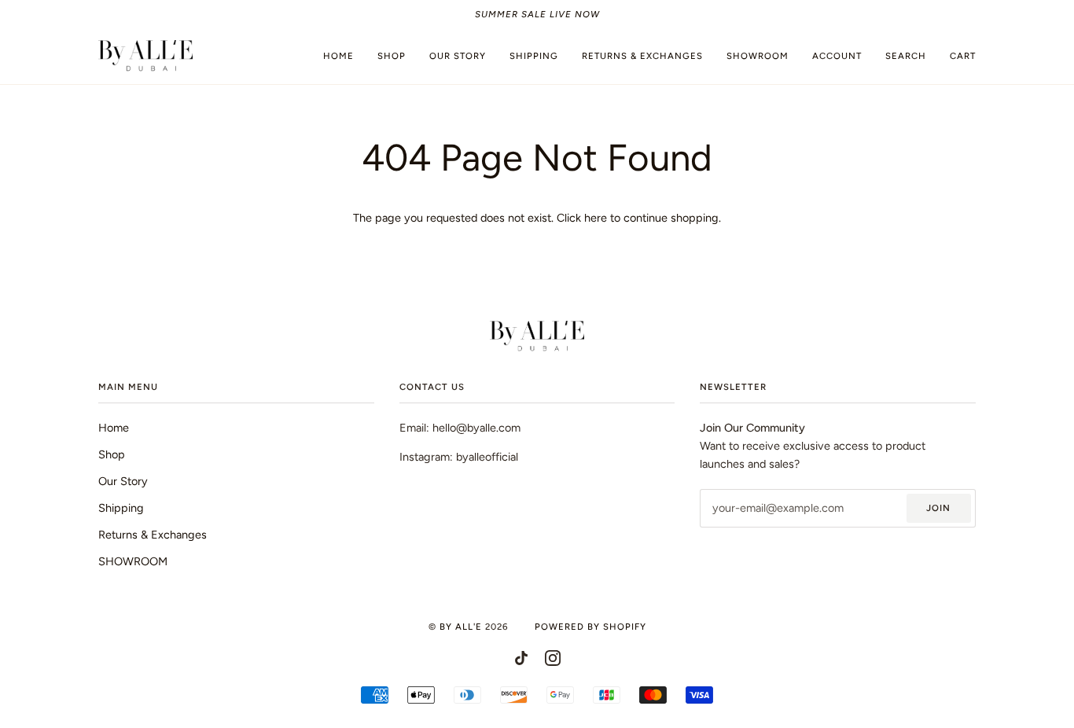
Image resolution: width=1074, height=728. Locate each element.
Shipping (121, 508)
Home (113, 428)
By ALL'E (461, 626)
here (595, 218)
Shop (111, 454)
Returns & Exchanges (152, 535)
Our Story (123, 481)
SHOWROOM (132, 561)
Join (938, 507)
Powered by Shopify (590, 626)
